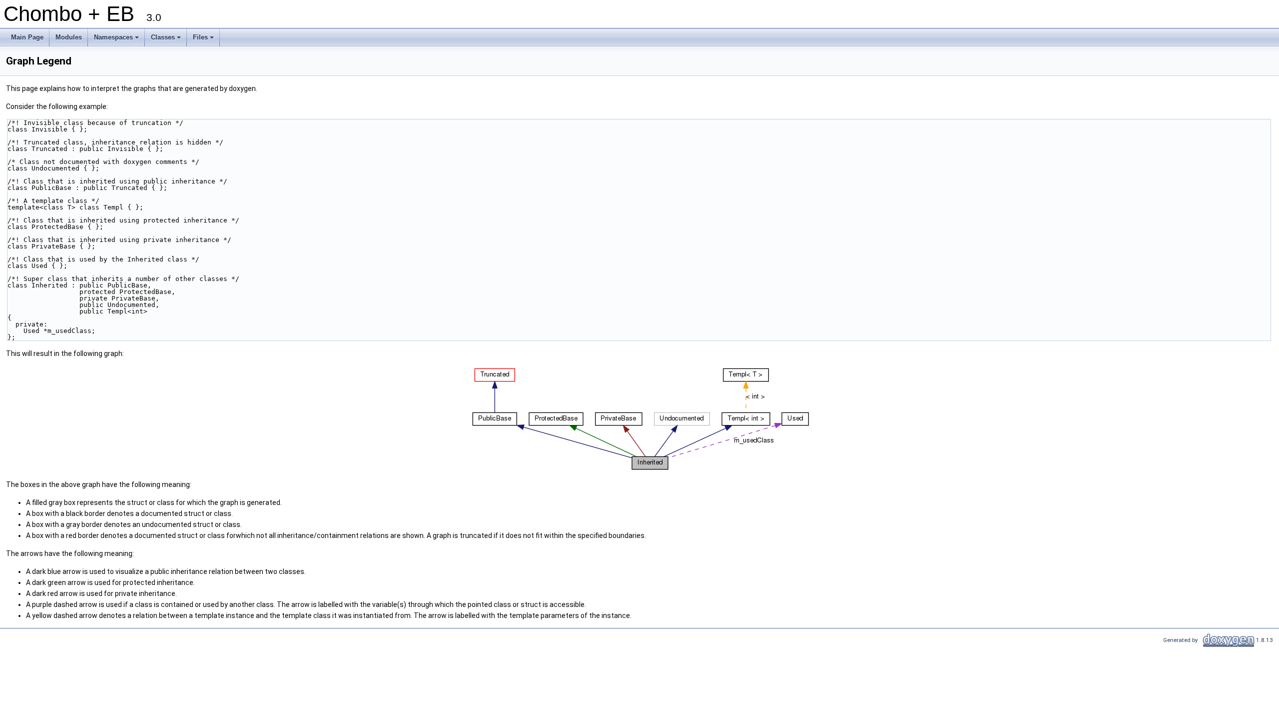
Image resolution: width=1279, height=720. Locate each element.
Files (204, 40)
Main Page (27, 37)
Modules (68, 37)
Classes (166, 40)
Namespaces (117, 40)
